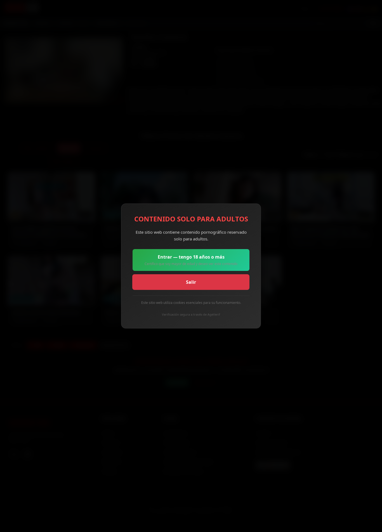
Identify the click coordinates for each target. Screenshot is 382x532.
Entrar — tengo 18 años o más (191, 260)
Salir (191, 282)
